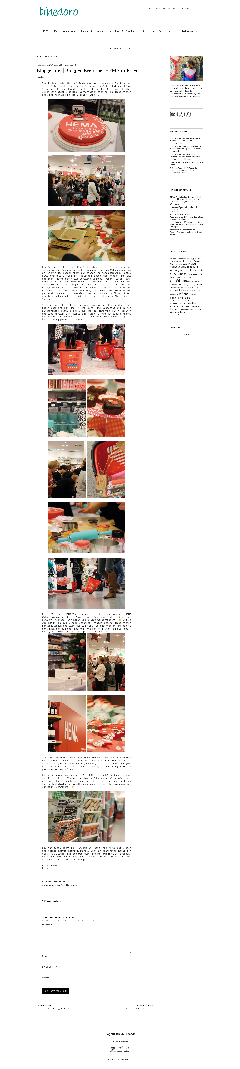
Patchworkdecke (176, 301)
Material (197, 290)
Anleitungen (190, 258)
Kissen (187, 287)
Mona (78, 617)
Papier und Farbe (180, 297)
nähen (185, 293)
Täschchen (175, 306)
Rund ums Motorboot (158, 31)
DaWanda (175, 274)
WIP (186, 312)
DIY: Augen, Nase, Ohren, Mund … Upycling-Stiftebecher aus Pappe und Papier (186, 224)
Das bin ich (160, 8)
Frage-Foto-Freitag (183, 277)
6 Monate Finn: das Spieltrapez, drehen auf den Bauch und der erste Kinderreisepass (185, 140)
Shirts (186, 300)
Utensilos (198, 309)
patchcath (174, 230)
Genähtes (178, 280)
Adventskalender (176, 259)
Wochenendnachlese (178, 315)
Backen (182, 266)
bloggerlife (61, 885)
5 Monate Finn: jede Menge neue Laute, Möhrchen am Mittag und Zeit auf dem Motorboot (185, 148)
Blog (150, 8)
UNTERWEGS (183, 309)
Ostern (193, 295)
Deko (183, 273)
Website (45, 978)
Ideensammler (176, 287)
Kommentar (48, 924)
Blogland (110, 761)
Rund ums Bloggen (47, 57)
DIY (45, 31)
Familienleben (64, 31)
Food (172, 277)
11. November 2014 (55, 65)
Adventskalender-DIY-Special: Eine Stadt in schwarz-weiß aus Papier (186, 218)
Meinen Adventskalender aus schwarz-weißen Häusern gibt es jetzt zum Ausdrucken (186, 209)
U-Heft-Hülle (185, 306)
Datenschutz (173, 8)
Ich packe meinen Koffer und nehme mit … (138, 1007)
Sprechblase (174, 303)
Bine (42, 77)
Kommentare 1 (70, 65)
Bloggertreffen (72, 885)
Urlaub (191, 309)
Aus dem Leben (185, 261)
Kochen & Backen (123, 31)
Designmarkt (192, 274)
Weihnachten (176, 312)
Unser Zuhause (92, 31)
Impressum (187, 8)
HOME (199, 284)
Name (45, 956)
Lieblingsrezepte (184, 290)
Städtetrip (183, 303)
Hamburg (191, 285)
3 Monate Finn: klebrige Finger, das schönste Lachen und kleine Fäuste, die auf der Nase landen (185, 170)
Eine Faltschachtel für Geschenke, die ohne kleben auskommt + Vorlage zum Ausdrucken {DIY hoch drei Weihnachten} (186, 200)
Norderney (174, 295)
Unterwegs (189, 31)
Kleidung (195, 288)
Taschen (192, 303)
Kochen (173, 290)
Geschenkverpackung (179, 285)
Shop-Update (194, 301)
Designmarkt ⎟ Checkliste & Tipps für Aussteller (53, 1007)
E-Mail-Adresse (49, 967)
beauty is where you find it (184, 268)
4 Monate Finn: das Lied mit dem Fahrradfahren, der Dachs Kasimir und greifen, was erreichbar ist (185, 156)
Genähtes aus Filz (194, 281)
